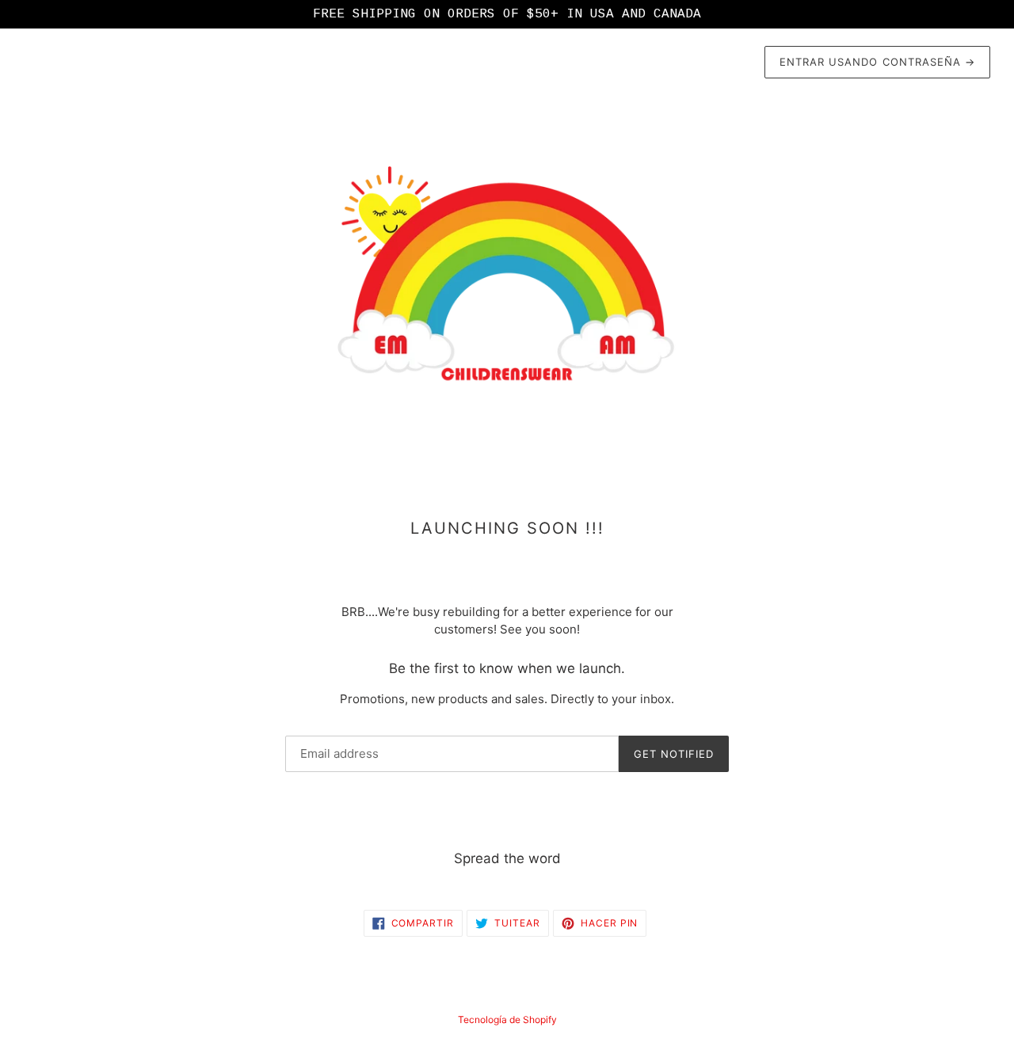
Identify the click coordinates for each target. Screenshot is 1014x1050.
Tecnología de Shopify (507, 1019)
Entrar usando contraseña (877, 61)
